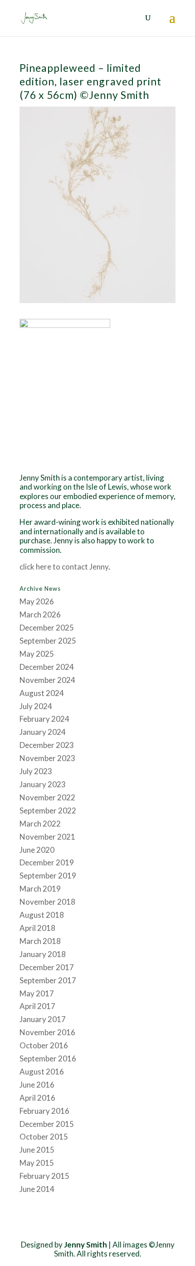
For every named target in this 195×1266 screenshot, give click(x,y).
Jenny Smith (85, 1244)
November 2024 (47, 680)
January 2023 (43, 784)
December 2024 (47, 667)
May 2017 (37, 993)
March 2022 (40, 823)
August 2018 (42, 915)
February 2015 (44, 1176)
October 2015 (44, 1136)
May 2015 (37, 1163)
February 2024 (44, 719)
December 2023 (47, 745)
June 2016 (37, 1084)
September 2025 (48, 640)
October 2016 (44, 1045)
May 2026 (37, 601)
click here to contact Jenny (64, 566)
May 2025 (37, 654)
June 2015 (37, 1149)
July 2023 (36, 771)
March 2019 (40, 888)
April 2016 (37, 1097)
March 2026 (40, 614)
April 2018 (37, 928)
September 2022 (48, 810)
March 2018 (40, 941)
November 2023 (47, 758)
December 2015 (47, 1124)
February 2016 (44, 1111)
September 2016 (48, 1058)
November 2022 (47, 797)
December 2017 (47, 967)
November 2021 (47, 836)
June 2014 (37, 1189)
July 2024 (36, 706)
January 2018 (43, 954)
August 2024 (42, 693)
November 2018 (47, 901)
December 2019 (47, 862)
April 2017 (37, 1006)
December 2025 (47, 627)
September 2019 (48, 875)
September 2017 (48, 980)
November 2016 (47, 1032)
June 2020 (37, 850)
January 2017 (43, 1019)
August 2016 (42, 1071)
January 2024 (43, 732)
